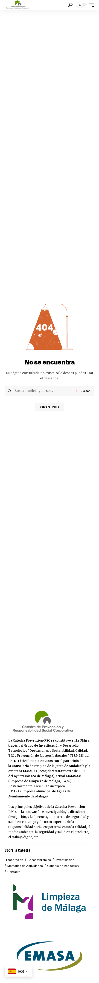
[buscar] (70, 5)
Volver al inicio (49, 406)
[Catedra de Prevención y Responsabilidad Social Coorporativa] (18, 4)
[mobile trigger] (90, 5)
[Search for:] (43, 391)
